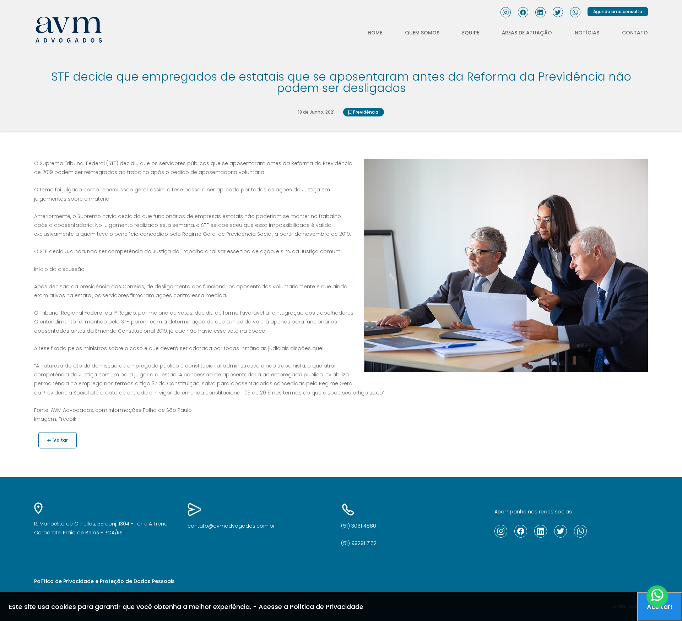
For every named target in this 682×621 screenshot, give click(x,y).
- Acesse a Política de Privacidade (308, 606)
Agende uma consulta (617, 12)
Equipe (470, 32)
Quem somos (422, 32)
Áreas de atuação (527, 32)
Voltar (57, 440)
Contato (635, 32)
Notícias (587, 32)
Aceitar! (659, 606)
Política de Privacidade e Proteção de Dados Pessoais (104, 581)
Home (375, 32)
